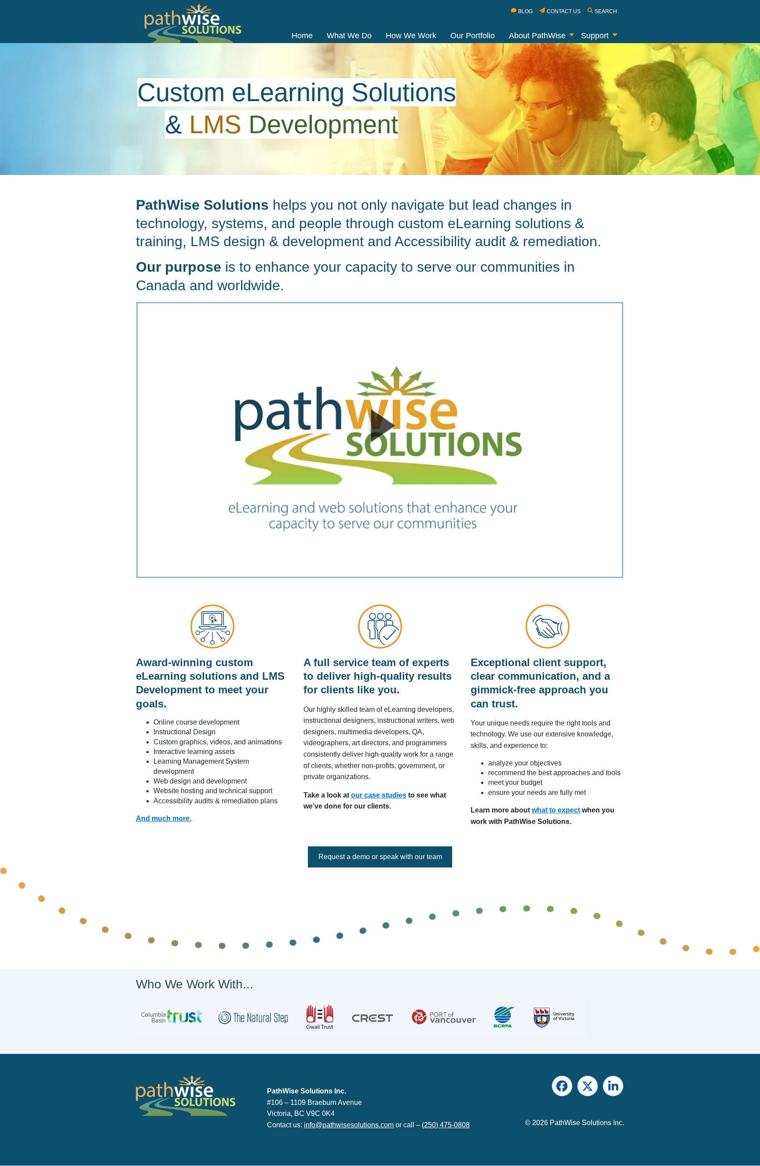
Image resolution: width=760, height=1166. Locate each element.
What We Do (349, 35)
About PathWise (537, 35)
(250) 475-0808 (446, 1125)
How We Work (411, 35)
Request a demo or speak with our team (380, 856)
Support (595, 35)
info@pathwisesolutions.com (349, 1125)
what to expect (556, 810)
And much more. (163, 818)
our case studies (378, 795)
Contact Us (564, 11)
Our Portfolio (472, 35)
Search (606, 11)
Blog (525, 11)
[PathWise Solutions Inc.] (198, 25)
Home (302, 35)
